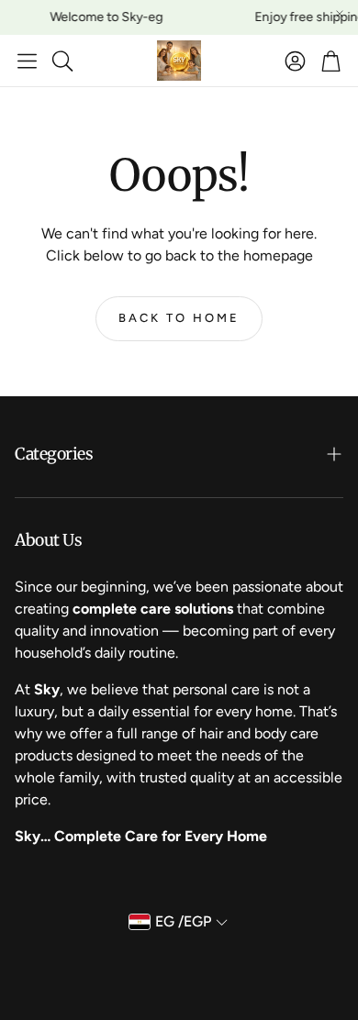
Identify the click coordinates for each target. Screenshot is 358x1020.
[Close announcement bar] (339, 14)
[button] (27, 60)
